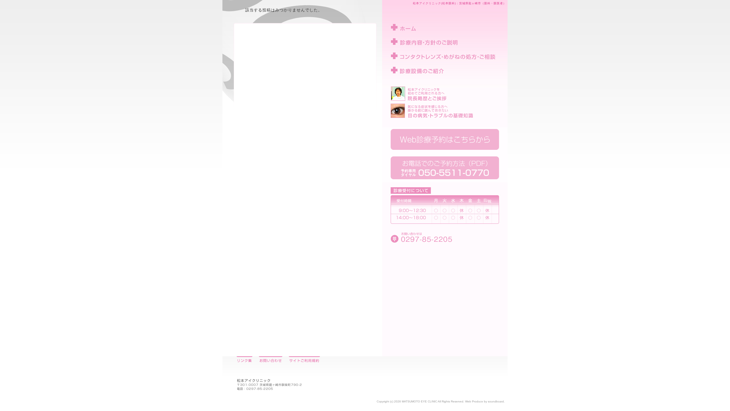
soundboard (496, 401)
